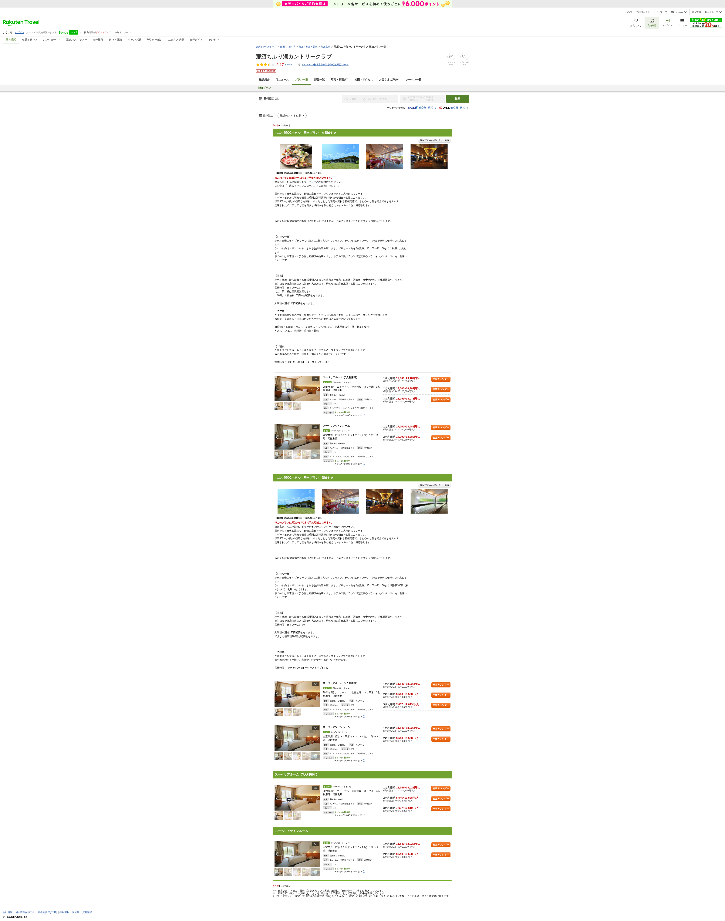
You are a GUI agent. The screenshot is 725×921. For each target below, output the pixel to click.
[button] (318, 388)
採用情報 (64, 912)
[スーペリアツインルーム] (297, 437)
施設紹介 (264, 79)
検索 (457, 98)
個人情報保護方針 (25, 912)
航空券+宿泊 (426, 107)
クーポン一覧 (413, 79)
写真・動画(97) (340, 79)
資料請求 (87, 912)
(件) (288, 64)
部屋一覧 (319, 79)
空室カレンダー (441, 379)
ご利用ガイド (643, 12)
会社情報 (7, 912)
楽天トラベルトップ (266, 46)
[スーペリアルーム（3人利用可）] (297, 388)
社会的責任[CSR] (47, 912)
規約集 (75, 912)
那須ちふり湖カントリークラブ (294, 56)
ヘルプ (629, 12)
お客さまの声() (389, 79)
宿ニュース (282, 79)
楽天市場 (696, 12)
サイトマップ (660, 12)
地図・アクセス (364, 79)
